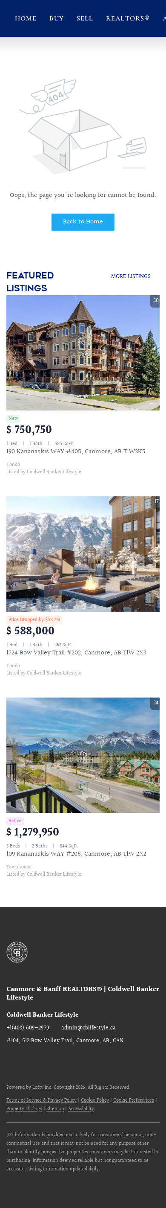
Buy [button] (56, 18)
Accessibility (81, 1109)
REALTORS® (128, 18)
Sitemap (55, 1109)
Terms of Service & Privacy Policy (41, 1101)
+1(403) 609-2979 (27, 1028)
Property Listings (24, 1109)
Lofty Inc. (42, 1088)
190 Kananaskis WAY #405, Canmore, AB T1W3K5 (76, 451)
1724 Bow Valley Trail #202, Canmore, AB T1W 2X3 (76, 653)
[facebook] (12, 1060)
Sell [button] (85, 18)
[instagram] (29, 1060)
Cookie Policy (95, 1101)
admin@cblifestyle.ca (88, 1028)
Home (26, 18)
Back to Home (83, 222)
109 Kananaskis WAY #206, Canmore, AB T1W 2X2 (76, 854)
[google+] (46, 1060)
